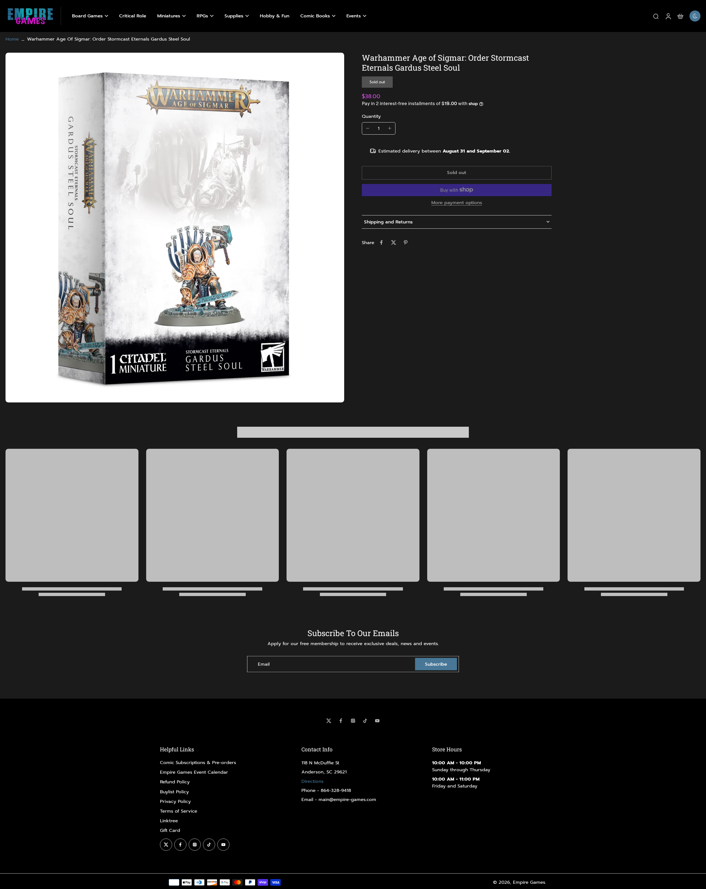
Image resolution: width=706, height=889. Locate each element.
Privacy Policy (175, 801)
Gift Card (170, 830)
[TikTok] (365, 721)
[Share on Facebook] (381, 242)
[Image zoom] (175, 227)
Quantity (371, 116)
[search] (656, 16)
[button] (457, 173)
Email (264, 664)
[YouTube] (377, 721)
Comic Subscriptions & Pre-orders (198, 762)
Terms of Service (178, 811)
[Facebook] (341, 721)
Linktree (169, 821)
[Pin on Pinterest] (406, 242)
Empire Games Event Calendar (194, 772)
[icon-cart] (680, 16)
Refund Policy (175, 782)
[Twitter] (329, 721)
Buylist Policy (174, 792)
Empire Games (529, 882)
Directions (312, 781)
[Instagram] (353, 721)
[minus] (367, 128)
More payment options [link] (456, 203)
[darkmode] (694, 16)
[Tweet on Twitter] (393, 242)
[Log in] (668, 16)
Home (12, 39)
